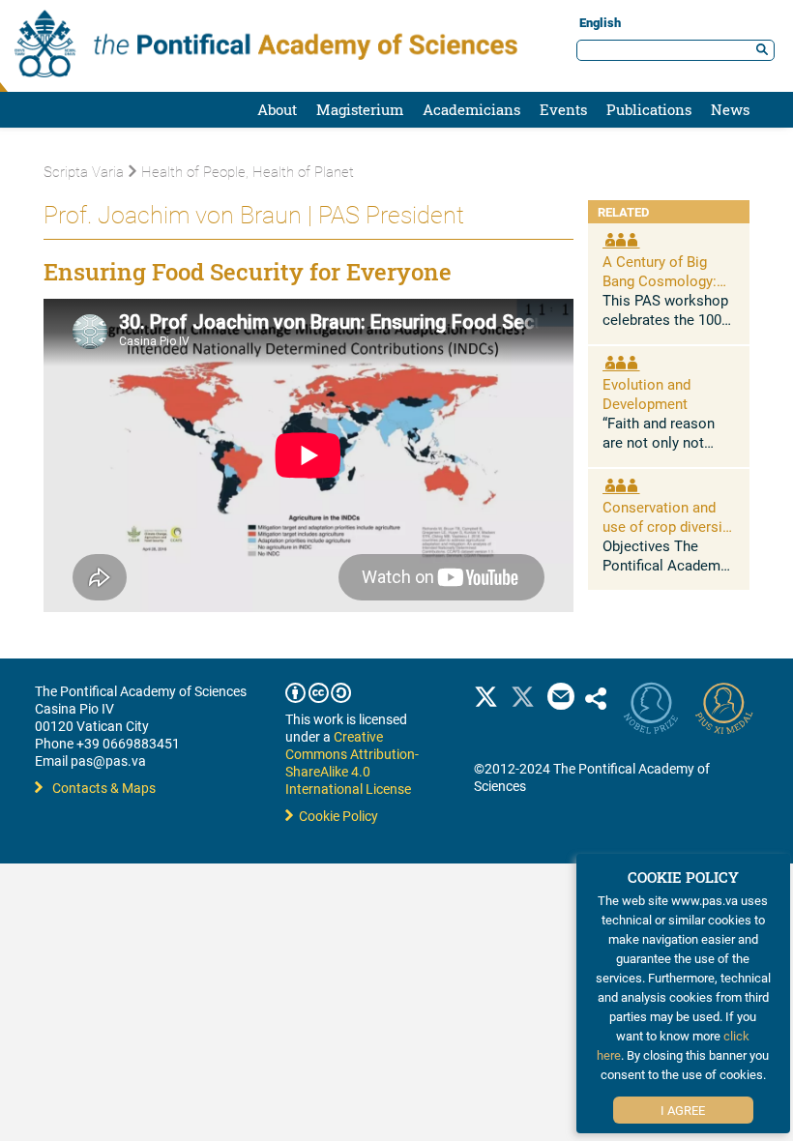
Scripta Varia (84, 171)
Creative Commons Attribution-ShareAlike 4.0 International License (352, 762)
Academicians (471, 109)
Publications (648, 109)
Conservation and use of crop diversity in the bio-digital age (668, 526)
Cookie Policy (335, 815)
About (277, 109)
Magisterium (359, 109)
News (730, 109)
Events (563, 109)
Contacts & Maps (104, 787)
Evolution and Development (646, 393)
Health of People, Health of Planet (247, 171)
